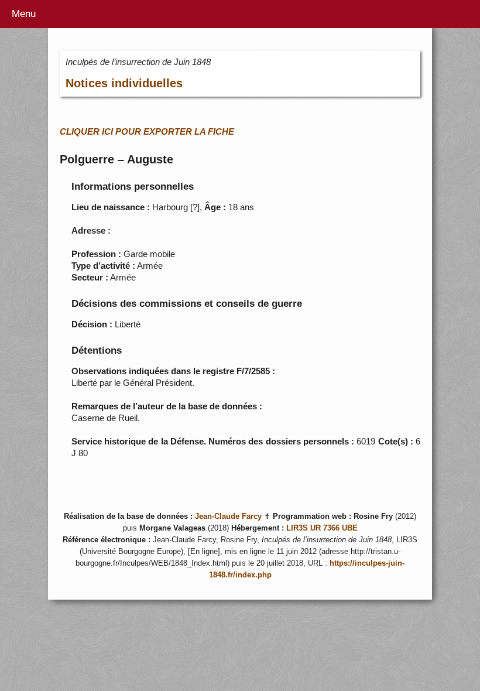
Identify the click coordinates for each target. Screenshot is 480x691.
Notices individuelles (124, 83)
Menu (24, 13)
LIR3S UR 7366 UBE (322, 528)
